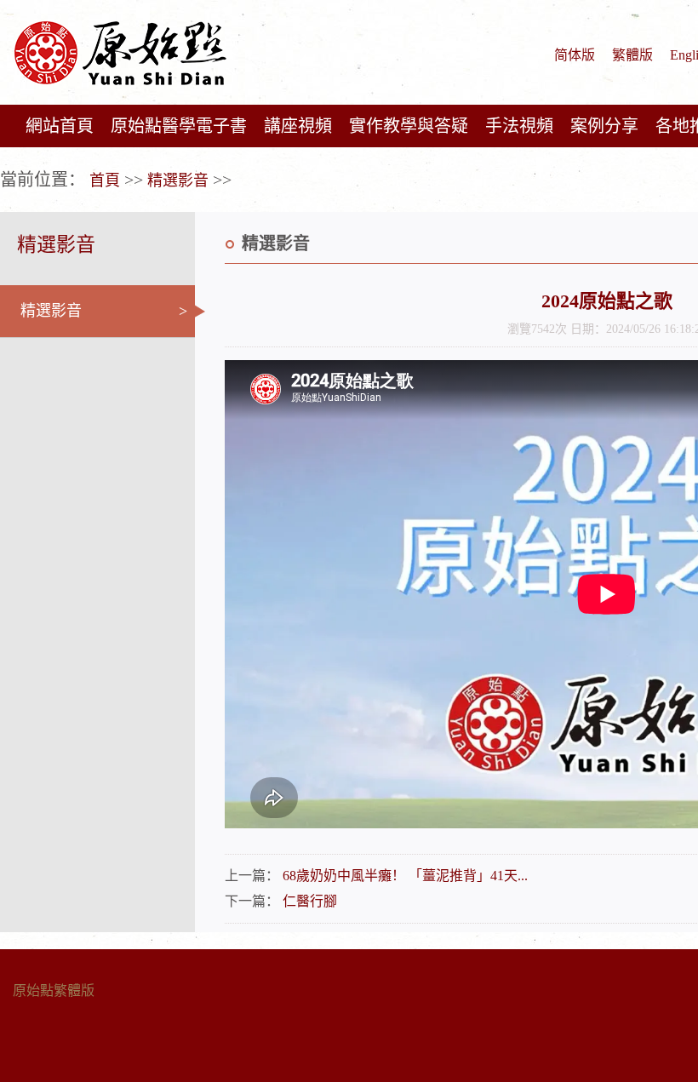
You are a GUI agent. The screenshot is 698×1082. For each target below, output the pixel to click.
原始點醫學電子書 (179, 126)
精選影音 (178, 180)
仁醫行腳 (310, 901)
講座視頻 (298, 126)
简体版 (574, 55)
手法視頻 (519, 126)
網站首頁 (60, 126)
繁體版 (632, 55)
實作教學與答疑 (408, 126)
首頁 (104, 180)
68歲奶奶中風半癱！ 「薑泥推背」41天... (405, 875)
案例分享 (604, 126)
